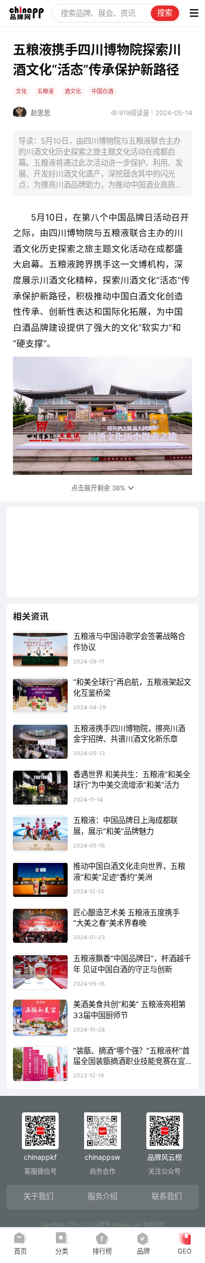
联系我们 (167, 1196)
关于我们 (38, 1196)
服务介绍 (102, 1196)
